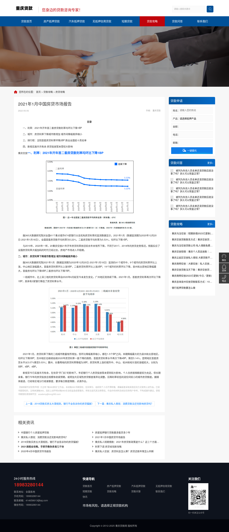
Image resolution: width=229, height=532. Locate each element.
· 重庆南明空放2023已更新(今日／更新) (191, 275)
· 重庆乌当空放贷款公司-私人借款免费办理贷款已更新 (191, 245)
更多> (210, 162)
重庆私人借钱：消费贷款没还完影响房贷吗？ (44, 437)
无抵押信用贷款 (102, 21)
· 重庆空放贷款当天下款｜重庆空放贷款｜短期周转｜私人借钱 (191, 269)
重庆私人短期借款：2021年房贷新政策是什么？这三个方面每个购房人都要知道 (128, 441)
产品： (176, 118)
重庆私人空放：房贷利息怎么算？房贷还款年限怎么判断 (124, 451)
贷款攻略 (152, 21)
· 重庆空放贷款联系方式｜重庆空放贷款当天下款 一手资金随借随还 (191, 239)
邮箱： (176, 142)
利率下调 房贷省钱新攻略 (108, 446)
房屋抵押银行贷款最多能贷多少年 (112, 432)
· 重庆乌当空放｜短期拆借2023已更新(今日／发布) (191, 233)
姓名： (176, 110)
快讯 (85, 496)
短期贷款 (127, 21)
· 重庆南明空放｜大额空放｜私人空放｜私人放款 (191, 263)
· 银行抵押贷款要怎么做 (182, 287)
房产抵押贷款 (52, 21)
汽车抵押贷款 (77, 21)
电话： (176, 134)
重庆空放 (22, 153)
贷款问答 (177, 21)
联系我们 (202, 21)
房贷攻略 (60, 91)
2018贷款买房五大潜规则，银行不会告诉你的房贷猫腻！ (50, 441)
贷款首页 (26, 21)
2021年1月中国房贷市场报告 (110, 437)
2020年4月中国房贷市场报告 (36, 451)
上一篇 (59, 403)
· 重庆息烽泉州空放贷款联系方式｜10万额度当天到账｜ (191, 281)
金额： (176, 126)
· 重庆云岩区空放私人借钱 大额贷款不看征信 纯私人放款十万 (191, 257)
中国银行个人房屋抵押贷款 (35, 432)
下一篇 (125, 403)
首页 (38, 91)
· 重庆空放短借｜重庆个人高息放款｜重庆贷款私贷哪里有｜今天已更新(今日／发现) (191, 251)
